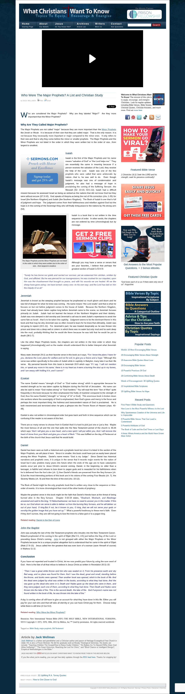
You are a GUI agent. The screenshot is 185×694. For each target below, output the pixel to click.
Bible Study (34, 628)
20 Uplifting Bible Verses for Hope (135, 391)
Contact (116, 23)
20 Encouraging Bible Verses (133, 365)
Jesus (59, 23)
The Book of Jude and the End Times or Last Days (142, 429)
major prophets (45, 628)
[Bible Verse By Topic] (143, 301)
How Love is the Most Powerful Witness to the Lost (142, 409)
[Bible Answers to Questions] (143, 313)
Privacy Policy (146, 688)
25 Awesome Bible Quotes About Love (137, 360)
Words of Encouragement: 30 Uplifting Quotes (140, 381)
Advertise (163, 688)
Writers (100, 23)
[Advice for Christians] (143, 324)
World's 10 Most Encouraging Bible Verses (139, 350)
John (56, 539)
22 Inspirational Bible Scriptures (134, 386)
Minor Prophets (109, 129)
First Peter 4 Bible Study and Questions (138, 405)
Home (26, 23)
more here (138, 110)
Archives (83, 23)
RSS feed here (89, 657)
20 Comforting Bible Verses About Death (138, 376)
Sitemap (137, 688)
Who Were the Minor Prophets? (50, 612)
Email (49, 100)
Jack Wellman (29, 100)
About (43, 23)
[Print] (38, 100)
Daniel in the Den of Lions (48, 520)
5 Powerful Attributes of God (133, 425)
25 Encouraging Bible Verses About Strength (139, 355)
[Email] (45, 100)
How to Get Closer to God (45, 679)
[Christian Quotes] (143, 336)
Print (41, 100)
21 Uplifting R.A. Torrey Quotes (52, 675)
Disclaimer (155, 688)
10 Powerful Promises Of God (133, 371)
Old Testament (57, 628)
